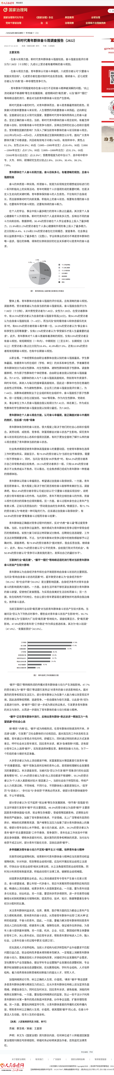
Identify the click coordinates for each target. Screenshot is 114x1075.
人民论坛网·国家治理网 (14, 33)
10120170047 (58, 1070)
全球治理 (95, 17)
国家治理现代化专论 (13, 17)
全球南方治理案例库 (96, 23)
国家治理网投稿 (78, 1059)
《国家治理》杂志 (44, 17)
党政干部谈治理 (13, 23)
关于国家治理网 (18, 1059)
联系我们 (39, 1059)
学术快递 (29, 33)
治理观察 (69, 23)
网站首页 (19, 3)
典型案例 (69, 17)
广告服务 (57, 1059)
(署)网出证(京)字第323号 (90, 1070)
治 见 (44, 23)
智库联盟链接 (100, 1059)
